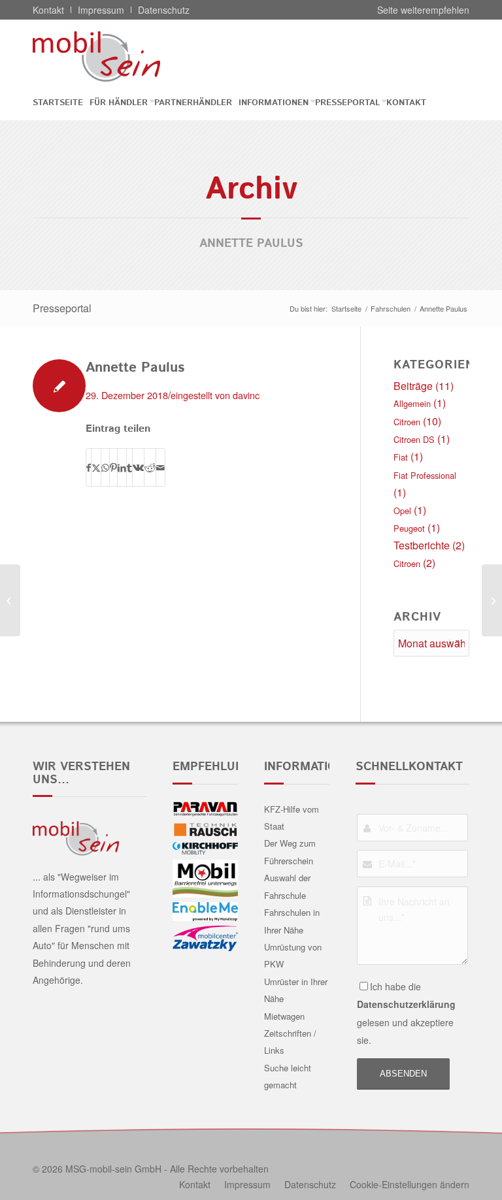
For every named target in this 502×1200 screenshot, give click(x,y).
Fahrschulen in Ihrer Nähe (292, 920)
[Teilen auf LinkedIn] (122, 467)
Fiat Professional (424, 475)
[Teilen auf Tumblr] (129, 467)
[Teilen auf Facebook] (88, 467)
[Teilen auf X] (96, 467)
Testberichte (421, 545)
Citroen (406, 421)
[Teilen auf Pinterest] (113, 467)
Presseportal (62, 308)
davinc (246, 395)
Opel (402, 510)
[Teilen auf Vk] (138, 467)
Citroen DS (414, 439)
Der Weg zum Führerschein (290, 851)
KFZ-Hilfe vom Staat (291, 817)
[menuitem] (61, 103)
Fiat (400, 457)
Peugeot (409, 528)
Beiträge (413, 385)
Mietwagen (284, 1016)
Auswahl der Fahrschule (287, 886)
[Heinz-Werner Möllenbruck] (10, 600)
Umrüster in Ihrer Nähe (295, 990)
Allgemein (412, 403)
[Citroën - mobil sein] (117, 56)
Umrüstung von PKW (293, 955)
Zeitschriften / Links (290, 1041)
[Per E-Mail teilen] (160, 467)
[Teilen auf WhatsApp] (105, 467)
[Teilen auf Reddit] (150, 467)
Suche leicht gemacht (287, 1076)
